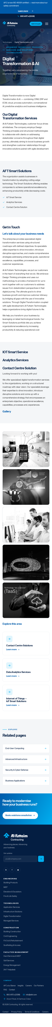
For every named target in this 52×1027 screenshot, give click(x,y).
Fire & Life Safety (10, 896)
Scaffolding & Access (12, 945)
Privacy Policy (16, 1012)
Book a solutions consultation (18, 815)
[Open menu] (46, 24)
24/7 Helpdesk (9, 969)
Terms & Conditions (32, 1012)
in (6, 870)
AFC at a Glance (10, 986)
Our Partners (39, 986)
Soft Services (9, 960)
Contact (12, 990)
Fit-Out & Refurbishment (13, 940)
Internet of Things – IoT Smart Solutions (16, 700)
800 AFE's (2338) (27, 16)
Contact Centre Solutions (19, 645)
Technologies (7, 42)
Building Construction (12, 931)
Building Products (11, 882)
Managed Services (11, 921)
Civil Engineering (10, 936)
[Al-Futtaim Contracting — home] (10, 23)
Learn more (23, 11)
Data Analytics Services (18, 672)
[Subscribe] (41, 859)
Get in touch (35, 24)
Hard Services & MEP (12, 956)
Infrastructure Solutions (13, 911)
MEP (5, 887)
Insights (20, 986)
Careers (28, 986)
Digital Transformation (12, 916)
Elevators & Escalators (12, 892)
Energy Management (12, 965)
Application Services (12, 907)
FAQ (5, 990)
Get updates (8, 853)
